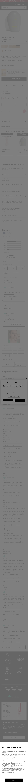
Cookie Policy (18, 770)
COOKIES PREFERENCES (14, 777)
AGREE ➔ (14, 780)
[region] (14, 763)
